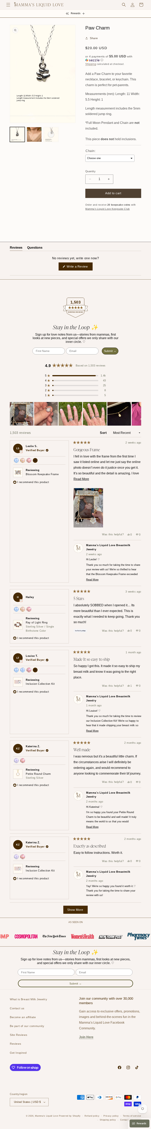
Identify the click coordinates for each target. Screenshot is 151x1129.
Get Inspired (18, 1052)
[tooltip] (21, 451)
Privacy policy (111, 1116)
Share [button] (94, 38)
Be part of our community (27, 1026)
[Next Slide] (138, 414)
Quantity (90, 171)
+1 (36, 461)
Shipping (90, 64)
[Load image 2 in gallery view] (34, 134)
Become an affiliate (23, 1017)
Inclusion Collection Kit (40, 683)
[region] (75, 414)
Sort (104, 432)
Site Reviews (18, 1034)
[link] (22, 936)
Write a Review (79, 268)
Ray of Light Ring (40, 626)
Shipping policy (108, 1120)
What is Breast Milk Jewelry (28, 999)
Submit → (110, 350)
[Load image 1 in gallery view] (17, 134)
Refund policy (92, 1116)
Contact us (17, 1008)
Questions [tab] (34, 248)
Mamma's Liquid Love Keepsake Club (107, 209)
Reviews (15, 1043)
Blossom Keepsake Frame (42, 474)
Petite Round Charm (38, 775)
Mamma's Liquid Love (46, 1116)
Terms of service (132, 1116)
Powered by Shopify (70, 1116)
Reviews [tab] (16, 248)
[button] (8, 4)
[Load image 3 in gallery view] (51, 134)
